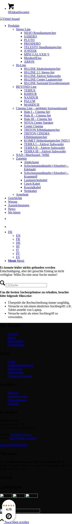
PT (18, 253)
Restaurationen (17, 400)
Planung (13, 392)
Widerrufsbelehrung (20, 365)
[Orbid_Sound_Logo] (10, 19)
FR (18, 239)
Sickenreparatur (18, 396)
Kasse (12, 337)
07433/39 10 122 (21, 434)
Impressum (15, 369)
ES (18, 257)
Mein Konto (15, 341)
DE (10, 232)
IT (17, 250)
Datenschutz (16, 372)
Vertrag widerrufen (20, 376)
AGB (11, 361)
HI (17, 246)
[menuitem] (40, 110)
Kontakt (13, 334)
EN (18, 235)
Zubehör (13, 403)
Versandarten (16, 344)
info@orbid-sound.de (23, 438)
